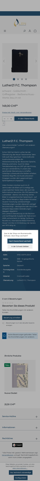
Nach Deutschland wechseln (20, 241)
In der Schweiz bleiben (20, 246)
